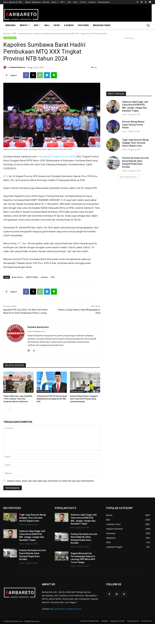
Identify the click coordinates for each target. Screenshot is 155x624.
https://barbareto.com (36, 331)
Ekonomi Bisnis (10, 391)
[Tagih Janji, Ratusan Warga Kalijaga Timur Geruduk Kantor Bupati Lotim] (113, 145)
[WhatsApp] (40, 75)
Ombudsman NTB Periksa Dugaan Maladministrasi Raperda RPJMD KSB (52, 399)
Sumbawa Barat (25, 33)
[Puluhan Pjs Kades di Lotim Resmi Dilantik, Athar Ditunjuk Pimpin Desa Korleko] (113, 163)
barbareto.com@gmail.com (67, 608)
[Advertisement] (129, 59)
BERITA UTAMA (32, 277)
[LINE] (54, 75)
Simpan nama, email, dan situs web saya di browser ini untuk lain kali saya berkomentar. (50, 480)
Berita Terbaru (17, 277)
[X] (145, 2)
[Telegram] (47, 75)
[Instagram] (141, 2)
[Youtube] (150, 2)
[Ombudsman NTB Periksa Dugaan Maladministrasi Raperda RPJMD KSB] (52, 382)
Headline (44, 277)
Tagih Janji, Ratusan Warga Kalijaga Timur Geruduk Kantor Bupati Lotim (135, 143)
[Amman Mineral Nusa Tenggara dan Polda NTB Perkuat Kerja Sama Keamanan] (85, 382)
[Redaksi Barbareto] (5, 67)
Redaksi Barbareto (17, 67)
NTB (14, 33)
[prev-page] (5, 409)
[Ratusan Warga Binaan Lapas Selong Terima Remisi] (113, 126)
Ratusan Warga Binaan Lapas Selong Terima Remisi (133, 124)
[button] (148, 25)
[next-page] (10, 409)
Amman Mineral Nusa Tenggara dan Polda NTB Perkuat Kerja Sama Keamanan (84, 399)
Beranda (7, 33)
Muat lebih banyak (128, 177)
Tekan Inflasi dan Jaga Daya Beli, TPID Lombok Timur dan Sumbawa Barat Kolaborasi (17, 399)
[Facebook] (137, 2)
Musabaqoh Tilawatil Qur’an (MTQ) (57, 156)
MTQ (5, 176)
